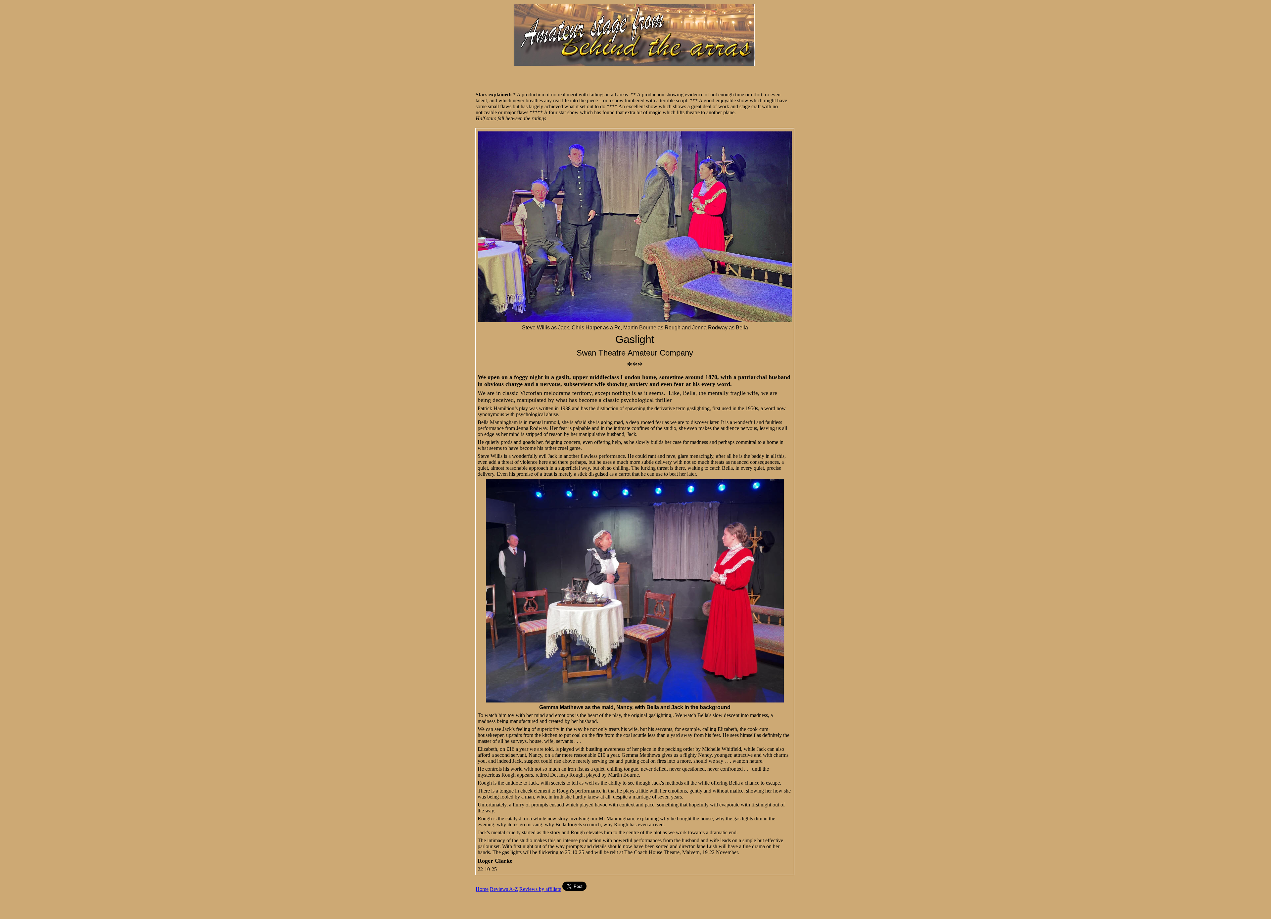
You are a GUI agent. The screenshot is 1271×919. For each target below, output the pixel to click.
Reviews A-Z (504, 889)
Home (482, 889)
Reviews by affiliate (540, 889)
